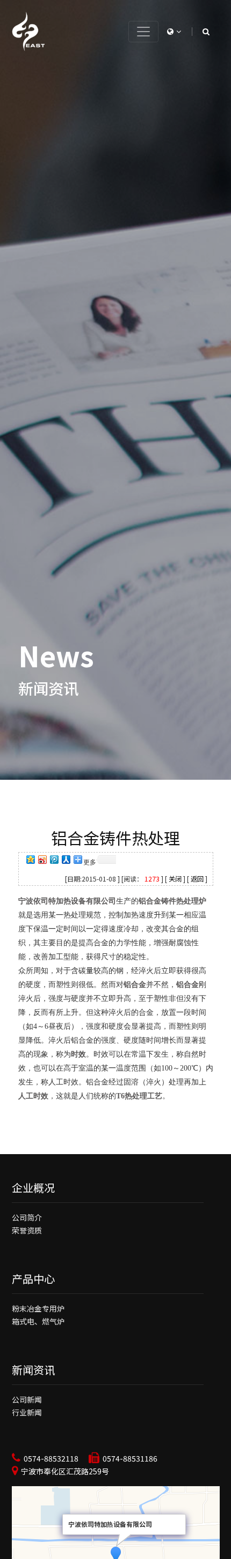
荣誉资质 (27, 1230)
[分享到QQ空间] (30, 861)
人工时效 (33, 1096)
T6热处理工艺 (139, 1096)
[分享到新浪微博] (42, 861)
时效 (78, 1054)
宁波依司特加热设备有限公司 (67, 901)
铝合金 (135, 985)
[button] (174, 31)
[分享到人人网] (65, 861)
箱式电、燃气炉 (38, 1321)
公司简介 (27, 1217)
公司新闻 (27, 1399)
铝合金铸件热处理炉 (172, 901)
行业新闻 (27, 1412)
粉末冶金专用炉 (38, 1308)
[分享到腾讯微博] (54, 861)
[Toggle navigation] (143, 31)
